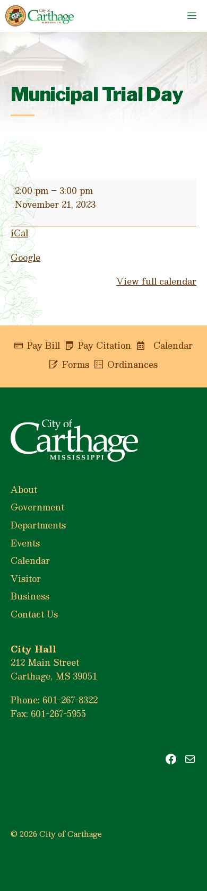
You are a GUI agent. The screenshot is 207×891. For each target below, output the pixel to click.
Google (25, 257)
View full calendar (156, 281)
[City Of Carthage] (39, 16)
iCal (19, 233)
